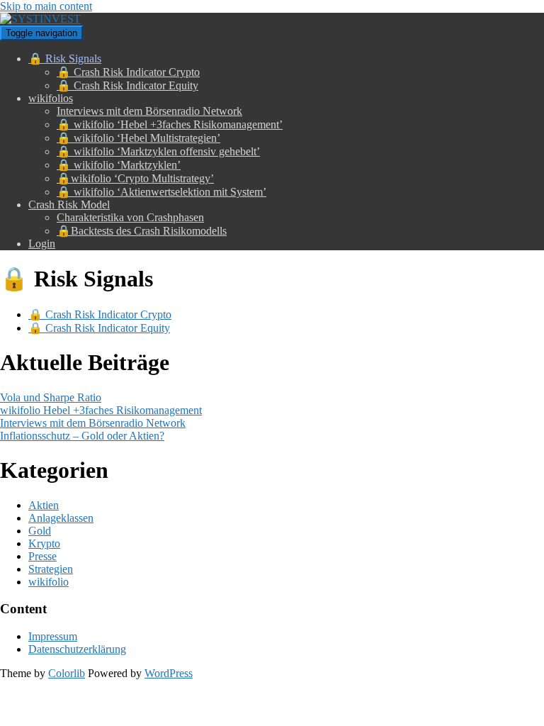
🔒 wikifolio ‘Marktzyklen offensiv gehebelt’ (158, 151)
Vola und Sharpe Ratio (50, 397)
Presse (42, 556)
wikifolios (50, 98)
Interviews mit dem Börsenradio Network (149, 111)
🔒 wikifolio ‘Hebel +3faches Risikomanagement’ (170, 124)
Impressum (52, 636)
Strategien (50, 569)
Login (41, 244)
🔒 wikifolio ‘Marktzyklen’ (119, 165)
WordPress (168, 673)
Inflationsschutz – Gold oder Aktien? (82, 436)
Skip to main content (46, 6)
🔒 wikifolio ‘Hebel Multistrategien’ (138, 138)
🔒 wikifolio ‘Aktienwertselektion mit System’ (161, 192)
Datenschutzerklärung (77, 649)
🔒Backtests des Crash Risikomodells (142, 231)
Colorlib (66, 673)
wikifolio (48, 582)
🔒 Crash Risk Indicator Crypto (128, 72)
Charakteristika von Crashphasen (130, 217)
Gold (39, 531)
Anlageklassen (61, 518)
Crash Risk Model (69, 205)
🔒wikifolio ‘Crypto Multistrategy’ (135, 178)
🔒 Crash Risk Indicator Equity (127, 85)
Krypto (44, 543)
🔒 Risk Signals (64, 58)
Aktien (43, 505)
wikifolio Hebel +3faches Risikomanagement (101, 410)
